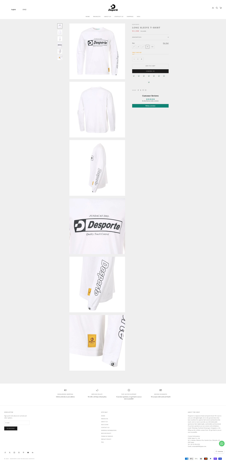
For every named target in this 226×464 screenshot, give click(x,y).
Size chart (166, 43)
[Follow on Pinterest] (23, 452)
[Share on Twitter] (140, 90)
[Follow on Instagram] (14, 452)
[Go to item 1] (59, 25)
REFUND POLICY (106, 433)
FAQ (102, 442)
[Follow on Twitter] (10, 452)
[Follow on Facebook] (5, 452)
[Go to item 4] (59, 45)
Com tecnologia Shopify (26, 458)
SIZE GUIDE (104, 424)
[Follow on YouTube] (28, 452)
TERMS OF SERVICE (107, 436)
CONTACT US (119, 16)
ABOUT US (107, 16)
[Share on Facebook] (138, 90)
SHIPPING (130, 16)
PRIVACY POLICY (106, 439)
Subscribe (11, 428)
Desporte (135, 24)
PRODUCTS (97, 16)
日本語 (24, 9)
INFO (138, 16)
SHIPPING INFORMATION (108, 430)
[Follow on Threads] (19, 452)
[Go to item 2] (59, 32)
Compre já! (150, 71)
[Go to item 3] (59, 38)
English (13, 9)
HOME (88, 16)
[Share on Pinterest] (143, 90)
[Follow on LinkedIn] (33, 452)
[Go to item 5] (59, 51)
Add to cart (150, 66)
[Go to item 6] (59, 57)
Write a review (150, 106)
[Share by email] (145, 90)
